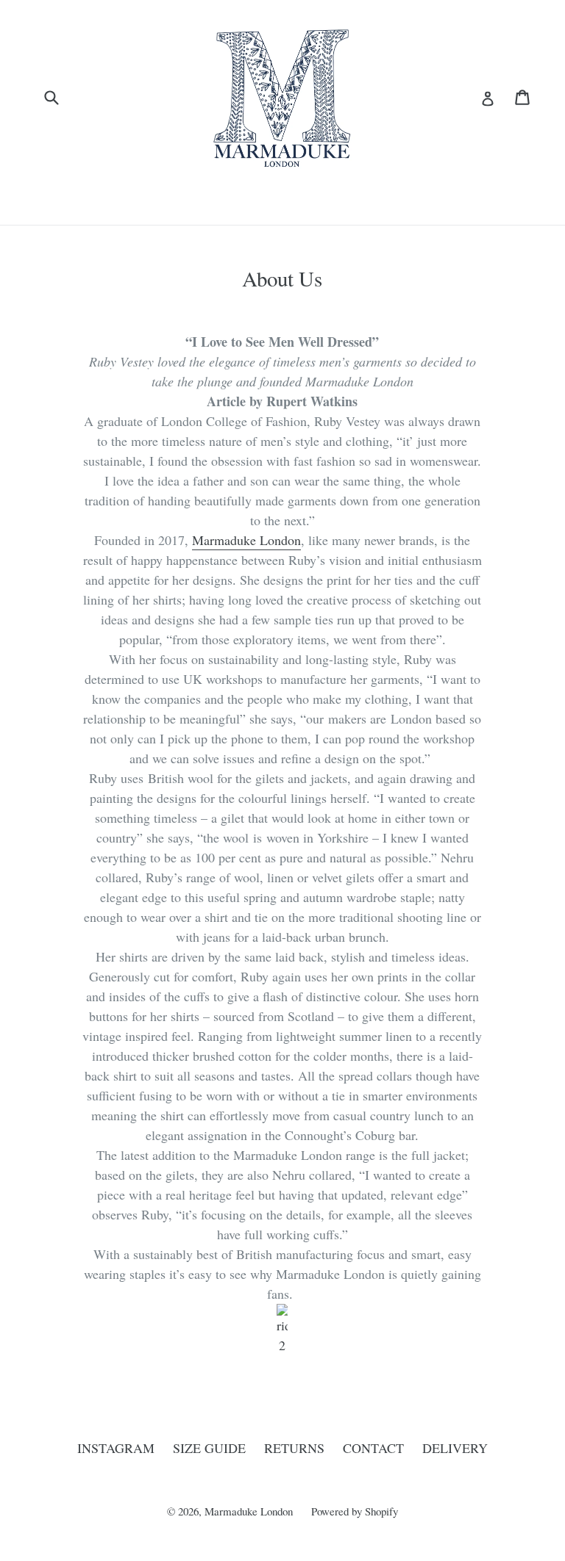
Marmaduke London (246, 540)
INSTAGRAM (115, 1448)
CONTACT (373, 1448)
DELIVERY (455, 1448)
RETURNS (294, 1448)
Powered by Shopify (354, 1511)
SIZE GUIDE (209, 1448)
